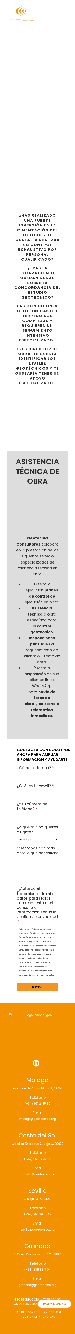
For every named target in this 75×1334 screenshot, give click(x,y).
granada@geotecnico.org (37, 1285)
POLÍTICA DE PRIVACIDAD (38, 1317)
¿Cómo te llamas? (35, 767)
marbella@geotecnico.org (38, 1174)
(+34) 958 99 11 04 (37, 1269)
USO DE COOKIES (26, 1312)
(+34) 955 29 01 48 (37, 1214)
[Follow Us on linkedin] (36, 1063)
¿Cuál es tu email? (35, 785)
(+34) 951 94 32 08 (37, 1159)
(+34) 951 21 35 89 (37, 1104)
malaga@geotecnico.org (37, 1119)
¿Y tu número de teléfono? (32, 806)
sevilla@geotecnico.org (38, 1229)
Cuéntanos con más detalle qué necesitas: (37, 850)
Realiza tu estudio (54, 1304)
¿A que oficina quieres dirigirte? (37, 829)
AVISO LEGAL (52, 1312)
